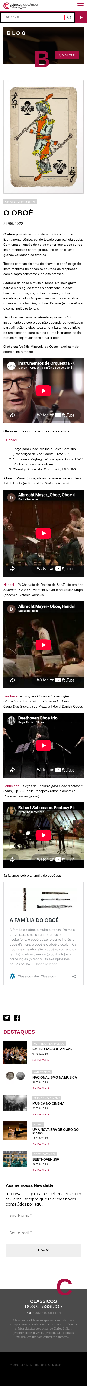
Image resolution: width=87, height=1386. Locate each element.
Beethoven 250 (45, 1154)
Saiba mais (40, 1060)
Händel (11, 440)
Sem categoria (20, 202)
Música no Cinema (47, 1098)
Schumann (11, 786)
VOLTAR (68, 55)
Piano (38, 1124)
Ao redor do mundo (49, 1043)
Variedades (42, 1072)
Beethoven (11, 696)
